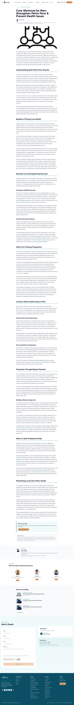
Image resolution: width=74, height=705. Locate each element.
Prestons (46, 685)
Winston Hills (47, 696)
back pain (26, 138)
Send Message (18, 664)
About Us (17, 678)
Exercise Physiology (34, 684)
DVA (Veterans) (33, 696)
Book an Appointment (23, 529)
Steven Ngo (37, 576)
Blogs (51, 2)
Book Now (69, 2)
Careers (17, 684)
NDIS (31, 690)
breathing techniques (41, 239)
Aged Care (32, 694)
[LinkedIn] (9, 690)
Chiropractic (32, 680)
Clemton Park (47, 690)
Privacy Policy (57, 702)
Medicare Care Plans (34, 697)
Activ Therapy (17, 2)
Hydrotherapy (33, 685)
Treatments (30, 2)
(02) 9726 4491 (62, 2)
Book (18, 580)
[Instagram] (7, 690)
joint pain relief (23, 427)
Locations (37, 2)
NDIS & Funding (45, 2)
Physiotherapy (33, 678)
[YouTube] (11, 690)
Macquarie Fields (48, 687)
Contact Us (61, 678)
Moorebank (47, 689)
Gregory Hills (47, 692)
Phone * (5, 636)
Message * (5, 646)
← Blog (17, 7)
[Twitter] (5, 690)
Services (24, 2)
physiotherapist (20, 459)
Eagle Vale (47, 684)
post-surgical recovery (46, 471)
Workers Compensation (34, 692)
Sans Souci (47, 694)
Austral (46, 697)
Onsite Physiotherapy (34, 689)
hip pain (23, 349)
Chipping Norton (48, 682)
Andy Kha (26, 22)
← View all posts (19, 612)
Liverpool (47, 678)
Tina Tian (56, 576)
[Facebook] (2, 690)
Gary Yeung (21, 19)
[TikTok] (14, 690)
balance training (39, 362)
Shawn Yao (18, 576)
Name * (4, 630)
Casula (46, 680)
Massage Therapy (33, 682)
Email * (4, 641)
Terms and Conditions (50, 702)
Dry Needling (32, 687)
